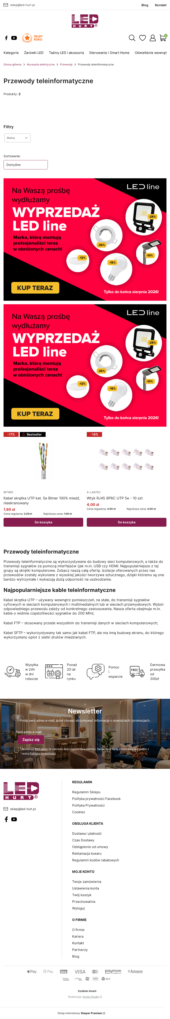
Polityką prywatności (43, 753)
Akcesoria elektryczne (41, 64)
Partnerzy (80, 950)
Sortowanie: (12, 156)
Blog (75, 956)
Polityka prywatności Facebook (96, 799)
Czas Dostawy (83, 840)
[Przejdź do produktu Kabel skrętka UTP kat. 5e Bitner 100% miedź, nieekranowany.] (43, 459)
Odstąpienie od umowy (90, 847)
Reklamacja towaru (87, 853)
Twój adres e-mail (28, 732)
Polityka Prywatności (88, 805)
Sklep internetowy (80, 1013)
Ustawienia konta (85, 888)
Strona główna (12, 64)
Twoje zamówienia (86, 882)
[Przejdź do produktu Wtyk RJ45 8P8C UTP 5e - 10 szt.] (126, 459)
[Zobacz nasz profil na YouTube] (14, 38)
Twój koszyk (81, 895)
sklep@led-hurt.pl (22, 5)
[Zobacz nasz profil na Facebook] (6, 38)
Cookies (78, 812)
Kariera (77, 936)
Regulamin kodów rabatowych (95, 860)
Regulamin (41, 749)
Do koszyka (43, 522)
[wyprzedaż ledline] (85, 239)
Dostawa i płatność (87, 833)
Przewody (66, 64)
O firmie (78, 930)
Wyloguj (78, 908)
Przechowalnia (83, 901)
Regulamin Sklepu (86, 792)
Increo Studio (91, 996)
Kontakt (78, 943)
